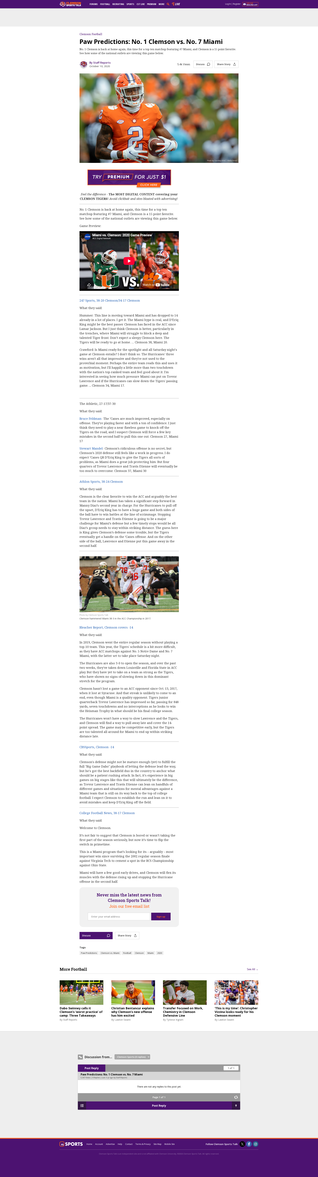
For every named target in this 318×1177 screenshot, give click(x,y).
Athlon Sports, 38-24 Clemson (101, 482)
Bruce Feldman (90, 419)
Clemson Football (91, 34)
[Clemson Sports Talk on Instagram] (255, 1144)
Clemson (139, 952)
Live (177, 4)
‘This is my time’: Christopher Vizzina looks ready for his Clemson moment (236, 1011)
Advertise (110, 1144)
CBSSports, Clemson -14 (97, 747)
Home (89, 1144)
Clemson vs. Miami (110, 952)
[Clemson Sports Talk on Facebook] (249, 1144)
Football (105, 4)
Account (99, 1144)
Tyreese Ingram (174, 1019)
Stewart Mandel (91, 448)
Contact (128, 1144)
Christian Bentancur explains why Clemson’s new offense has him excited (132, 1011)
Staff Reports (70, 1019)
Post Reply (92, 1068)
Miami (151, 952)
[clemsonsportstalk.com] (73, 4)
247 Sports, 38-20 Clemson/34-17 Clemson (110, 300)
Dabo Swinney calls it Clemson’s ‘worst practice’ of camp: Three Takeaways (81, 1011)
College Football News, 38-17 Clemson (107, 813)
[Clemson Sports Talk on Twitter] (242, 1144)
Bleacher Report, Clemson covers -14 (106, 627)
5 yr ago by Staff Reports (116, 1077)
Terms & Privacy (143, 1144)
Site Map (157, 1144)
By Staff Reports (100, 62)
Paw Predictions (89, 952)
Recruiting (118, 4)
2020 (159, 952)
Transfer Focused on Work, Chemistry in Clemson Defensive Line (183, 1011)
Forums (94, 4)
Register (237, 3)
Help (120, 1144)
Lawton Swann (123, 1019)
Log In (228, 3)
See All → (252, 969)
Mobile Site (169, 1144)
